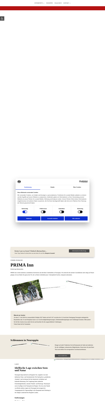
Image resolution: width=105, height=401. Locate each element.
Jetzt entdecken (62, 355)
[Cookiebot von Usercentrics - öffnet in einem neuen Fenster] (80, 181)
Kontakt (66, 3)
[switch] (43, 212)
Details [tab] (53, 187)
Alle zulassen (76, 218)
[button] (2, 18)
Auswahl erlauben (52, 218)
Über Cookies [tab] (77, 187)
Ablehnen (29, 218)
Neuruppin (49, 3)
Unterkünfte (38, 3)
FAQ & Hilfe (58, 3)
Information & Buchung (79, 251)
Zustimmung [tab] (28, 187)
